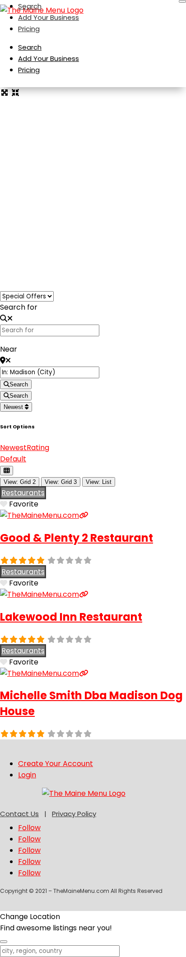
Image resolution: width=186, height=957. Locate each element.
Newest (14, 407)
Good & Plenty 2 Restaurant (76, 537)
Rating (38, 447)
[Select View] (6, 470)
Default (13, 459)
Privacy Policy (74, 813)
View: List (99, 481)
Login (27, 775)
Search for (18, 307)
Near (8, 349)
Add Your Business (48, 17)
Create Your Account (55, 763)
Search (30, 6)
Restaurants (23, 493)
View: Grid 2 (20, 481)
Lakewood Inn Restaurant (71, 616)
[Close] (182, 1)
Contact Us (19, 813)
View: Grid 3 (61, 481)
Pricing (29, 28)
